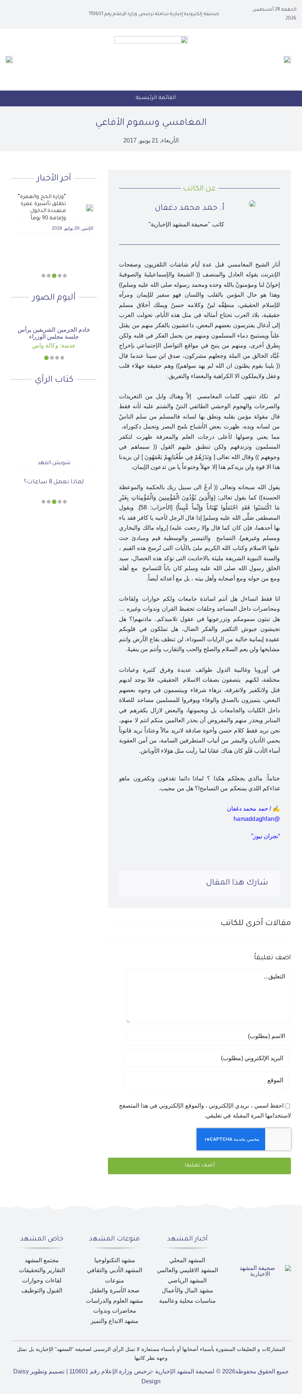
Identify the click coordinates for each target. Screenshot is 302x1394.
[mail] (13, 14)
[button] (65, 276)
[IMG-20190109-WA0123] (53, 317)
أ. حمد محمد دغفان (189, 208)
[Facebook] (192, 884)
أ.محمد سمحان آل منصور (54, 451)
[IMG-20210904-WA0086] (252, 203)
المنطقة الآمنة (54, 469)
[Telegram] (144, 884)
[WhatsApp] (156, 884)
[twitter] (37, 14)
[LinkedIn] (168, 884)
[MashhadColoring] (151, 39)
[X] (180, 884)
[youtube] (25, 14)
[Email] (132, 884)
